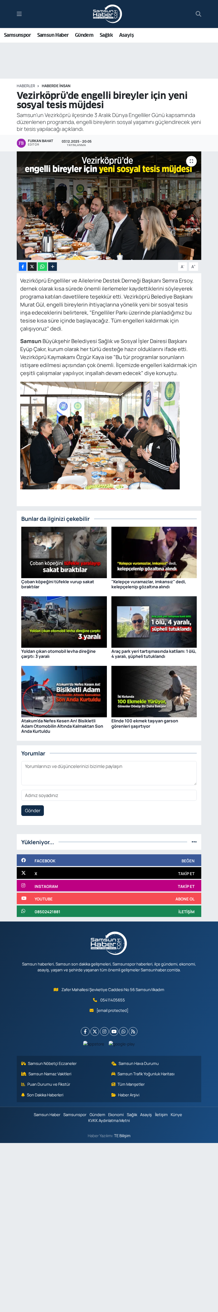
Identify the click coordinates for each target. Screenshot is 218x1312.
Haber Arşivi (128, 1094)
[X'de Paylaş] (32, 266)
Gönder (32, 810)
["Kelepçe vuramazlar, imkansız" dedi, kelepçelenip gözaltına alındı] (154, 552)
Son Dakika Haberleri (45, 1094)
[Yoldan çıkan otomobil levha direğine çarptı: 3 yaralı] (64, 621)
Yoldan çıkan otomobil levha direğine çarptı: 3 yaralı (58, 653)
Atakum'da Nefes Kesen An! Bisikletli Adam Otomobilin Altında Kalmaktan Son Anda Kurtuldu (62, 726)
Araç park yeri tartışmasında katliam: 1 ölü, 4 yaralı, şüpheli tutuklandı (153, 653)
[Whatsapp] (123, 1031)
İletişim (161, 1114)
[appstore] (94, 1043)
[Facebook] (85, 1031)
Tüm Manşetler (131, 1084)
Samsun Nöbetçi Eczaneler (52, 1063)
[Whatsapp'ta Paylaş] (42, 266)
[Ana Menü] (19, 14)
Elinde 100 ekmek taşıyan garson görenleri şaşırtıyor (144, 723)
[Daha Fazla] (52, 266)
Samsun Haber (53, 35)
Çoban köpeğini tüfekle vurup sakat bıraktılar (57, 584)
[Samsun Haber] (108, 14)
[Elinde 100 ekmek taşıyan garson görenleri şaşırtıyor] (154, 691)
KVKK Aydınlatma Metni (109, 1120)
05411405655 (112, 1000)
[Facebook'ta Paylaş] (22, 266)
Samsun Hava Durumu (139, 1063)
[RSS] (133, 1031)
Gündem (84, 35)
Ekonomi (116, 1114)
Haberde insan (56, 85)
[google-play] (122, 1043)
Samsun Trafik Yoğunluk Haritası (146, 1073)
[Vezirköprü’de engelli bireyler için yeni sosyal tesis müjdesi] (109, 205)
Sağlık (106, 35)
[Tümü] (194, 842)
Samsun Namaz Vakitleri (49, 1073)
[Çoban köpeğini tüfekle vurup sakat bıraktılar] (64, 552)
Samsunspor (17, 35)
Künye (176, 1114)
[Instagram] (104, 1031)
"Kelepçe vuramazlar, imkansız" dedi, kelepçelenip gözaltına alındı (148, 584)
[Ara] (198, 14)
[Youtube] (114, 1031)
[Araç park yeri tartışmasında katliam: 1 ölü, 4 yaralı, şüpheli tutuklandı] (154, 621)
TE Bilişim (122, 1135)
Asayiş (126, 35)
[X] (94, 1031)
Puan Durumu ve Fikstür (48, 1084)
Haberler (26, 85)
